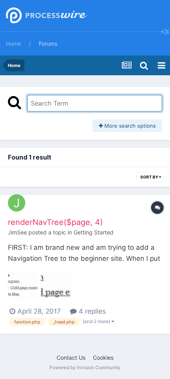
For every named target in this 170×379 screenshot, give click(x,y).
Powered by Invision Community (85, 367)
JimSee (17, 232)
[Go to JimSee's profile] (16, 203)
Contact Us (71, 357)
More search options (129, 126)
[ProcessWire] (45, 16)
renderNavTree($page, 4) (55, 222)
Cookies (103, 357)
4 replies (91, 311)
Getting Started (93, 232)
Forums (48, 43)
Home (13, 43)
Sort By (149, 177)
